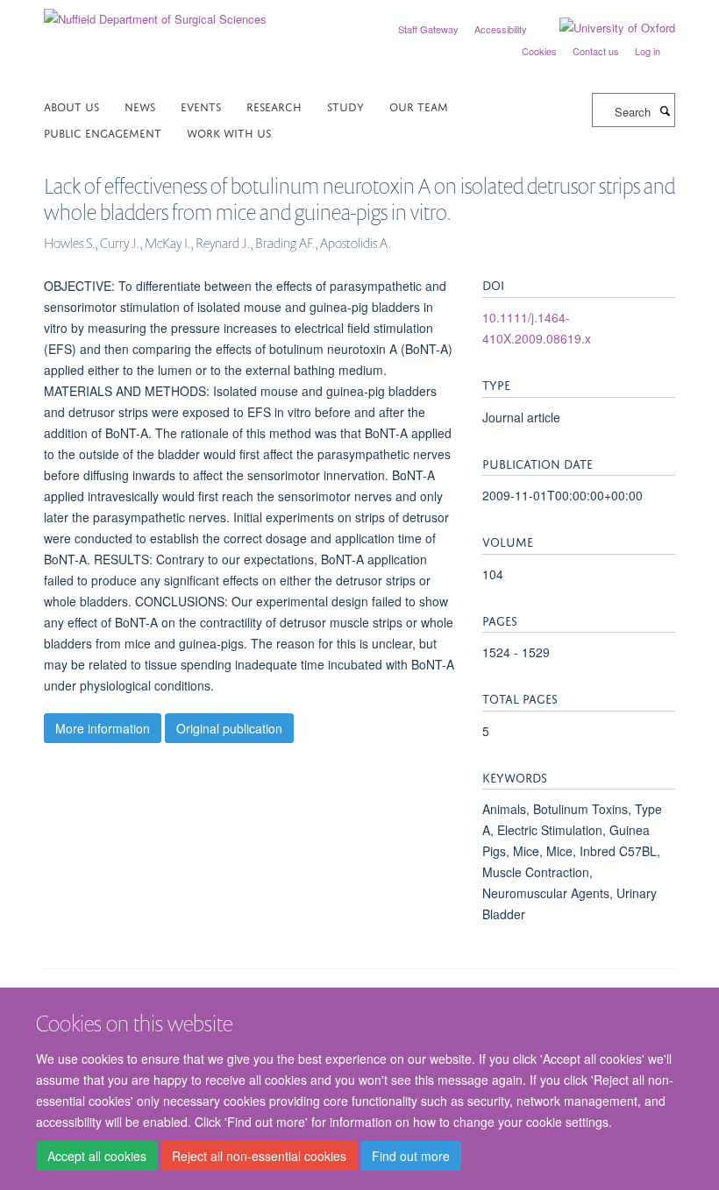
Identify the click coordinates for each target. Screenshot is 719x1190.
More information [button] (102, 728)
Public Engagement (102, 132)
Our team (418, 105)
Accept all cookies (96, 1156)
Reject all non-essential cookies (259, 1156)
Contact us (596, 51)
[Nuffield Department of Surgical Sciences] (155, 12)
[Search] (664, 110)
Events (201, 105)
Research (274, 105)
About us (71, 105)
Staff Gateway (428, 29)
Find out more (411, 1156)
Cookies (539, 51)
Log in (647, 51)
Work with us (229, 132)
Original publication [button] (229, 728)
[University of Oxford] (604, 28)
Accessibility (500, 29)
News (140, 105)
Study (345, 105)
